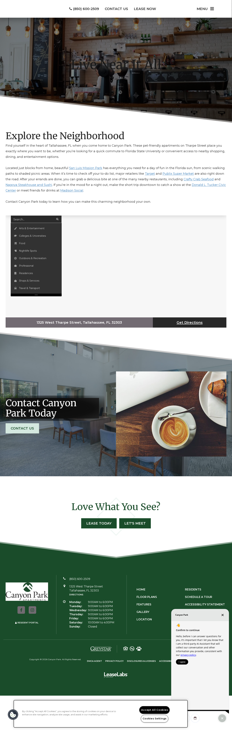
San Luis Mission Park (85, 168)
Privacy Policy (114, 661)
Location (144, 619)
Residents (193, 589)
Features (144, 604)
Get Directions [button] (190, 322)
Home (141, 589)
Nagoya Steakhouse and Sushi (29, 185)
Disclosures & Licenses (141, 661)
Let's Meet (135, 523)
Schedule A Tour (198, 597)
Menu (202, 9)
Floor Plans (147, 597)
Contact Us (22, 428)
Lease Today (99, 523)
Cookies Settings (155, 718)
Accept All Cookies (154, 709)
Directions (76, 594)
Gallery (143, 612)
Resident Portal (27, 622)
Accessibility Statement (205, 604)
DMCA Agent (94, 661)
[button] (36, 228)
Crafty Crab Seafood (199, 179)
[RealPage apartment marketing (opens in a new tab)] (116, 675)
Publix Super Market (178, 174)
